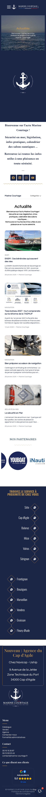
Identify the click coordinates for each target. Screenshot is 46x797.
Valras (26, 548)
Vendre (5, 730)
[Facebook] (13, 178)
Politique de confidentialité (23, 792)
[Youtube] (33, 178)
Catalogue (6, 727)
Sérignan (24, 559)
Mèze (26, 538)
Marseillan (22, 599)
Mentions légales (23, 794)
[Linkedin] (20, 178)
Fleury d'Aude (23, 630)
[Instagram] (26, 178)
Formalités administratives (13, 737)
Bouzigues (22, 589)
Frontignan (22, 579)
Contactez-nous (9, 735)
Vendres (21, 610)
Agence (5, 732)
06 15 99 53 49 (8, 753)
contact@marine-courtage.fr (15, 756)
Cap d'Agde (24, 517)
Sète (27, 507)
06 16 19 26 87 (8, 751)
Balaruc (25, 528)
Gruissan (21, 620)
